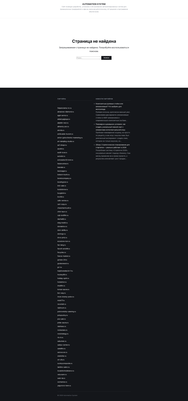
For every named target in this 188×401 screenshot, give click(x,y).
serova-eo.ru (62, 352)
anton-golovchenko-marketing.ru (70, 138)
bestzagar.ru (62, 171)
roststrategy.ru (62, 334)
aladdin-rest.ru (62, 123)
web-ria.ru (61, 378)
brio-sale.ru (61, 186)
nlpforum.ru (61, 308)
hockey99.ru (62, 275)
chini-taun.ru (62, 212)
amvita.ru (60, 130)
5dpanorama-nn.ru (64, 108)
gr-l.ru (59, 267)
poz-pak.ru (61, 319)
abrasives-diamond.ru (65, 112)
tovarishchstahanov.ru (65, 371)
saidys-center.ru (63, 345)
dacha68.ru (61, 219)
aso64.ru (60, 149)
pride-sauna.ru (63, 323)
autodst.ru (61, 156)
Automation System (94, 4)
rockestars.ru (62, 330)
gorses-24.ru (62, 260)
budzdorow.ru (62, 189)
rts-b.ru (60, 337)
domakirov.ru (62, 226)
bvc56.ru (60, 197)
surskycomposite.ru (64, 363)
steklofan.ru (61, 356)
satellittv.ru (61, 349)
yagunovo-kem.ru (64, 386)
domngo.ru (61, 234)
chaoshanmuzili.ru (64, 208)
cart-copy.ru (62, 204)
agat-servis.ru (62, 115)
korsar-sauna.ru (63, 289)
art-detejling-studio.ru (65, 141)
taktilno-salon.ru (63, 367)
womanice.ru (62, 382)
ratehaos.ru (61, 326)
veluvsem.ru (62, 375)
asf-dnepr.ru (62, 145)
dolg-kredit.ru (62, 223)
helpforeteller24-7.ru (65, 271)
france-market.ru (63, 256)
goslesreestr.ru (63, 264)
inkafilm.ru (61, 286)
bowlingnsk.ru (62, 182)
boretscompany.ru (64, 178)
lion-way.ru (61, 293)
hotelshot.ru (62, 282)
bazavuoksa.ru (62, 164)
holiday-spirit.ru (63, 278)
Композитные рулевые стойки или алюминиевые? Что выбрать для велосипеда (109, 106)
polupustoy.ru (62, 315)
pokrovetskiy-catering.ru (66, 312)
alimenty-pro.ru (63, 127)
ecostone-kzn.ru (63, 241)
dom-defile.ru (62, 230)
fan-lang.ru (61, 245)
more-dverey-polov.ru (65, 297)
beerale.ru (61, 167)
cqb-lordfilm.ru (62, 215)
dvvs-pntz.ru (62, 238)
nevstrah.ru (61, 304)
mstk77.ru (61, 300)
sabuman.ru (61, 341)
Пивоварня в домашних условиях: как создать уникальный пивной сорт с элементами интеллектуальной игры (110, 127)
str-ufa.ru (60, 360)
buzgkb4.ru (61, 193)
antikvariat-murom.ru (65, 134)
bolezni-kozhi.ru (63, 175)
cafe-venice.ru (62, 201)
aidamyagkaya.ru (63, 119)
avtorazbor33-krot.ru (65, 160)
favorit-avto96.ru (63, 249)
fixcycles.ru (61, 252)
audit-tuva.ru (62, 152)
